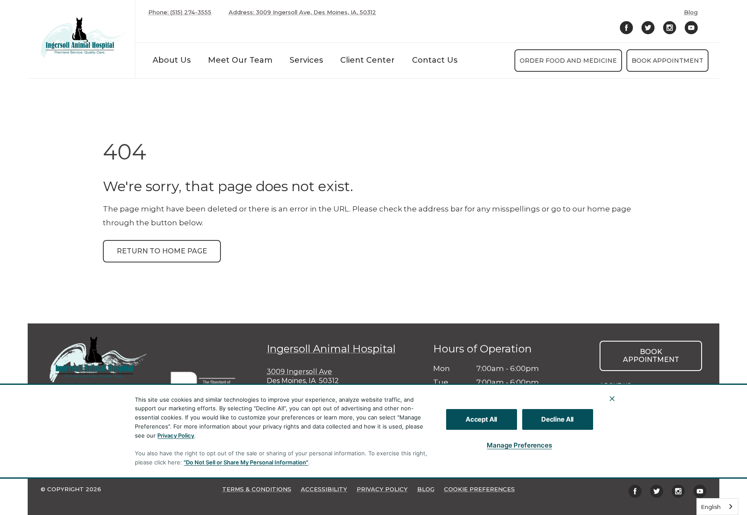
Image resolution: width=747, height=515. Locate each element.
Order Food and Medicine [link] (568, 60)
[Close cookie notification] (612, 398)
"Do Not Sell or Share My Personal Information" (246, 462)
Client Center (367, 60)
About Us (172, 60)
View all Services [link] (630, 418)
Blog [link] (691, 12)
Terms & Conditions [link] (256, 489)
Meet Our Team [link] (240, 60)
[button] (207, 382)
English (711, 506)
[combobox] (717, 506)
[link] (83, 37)
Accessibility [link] (324, 489)
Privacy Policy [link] (382, 489)
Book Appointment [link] (667, 60)
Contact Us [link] (434, 60)
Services (306, 60)
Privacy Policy (175, 435)
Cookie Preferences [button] (479, 489)
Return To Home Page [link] (162, 251)
